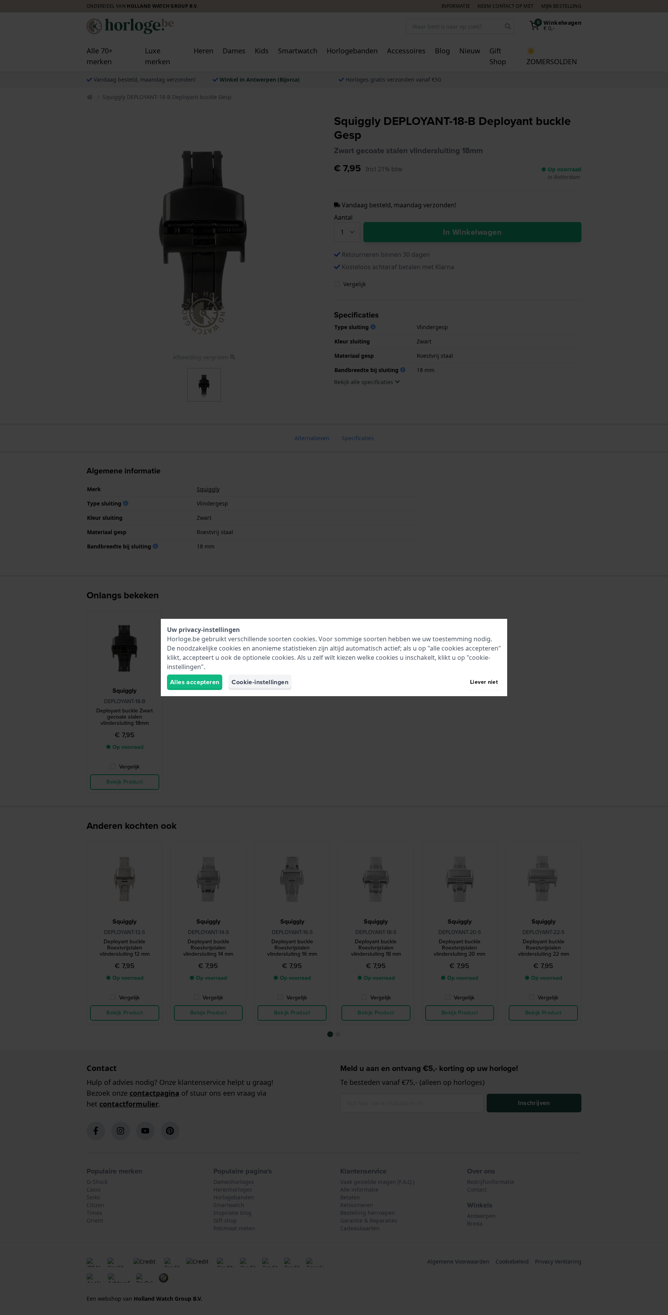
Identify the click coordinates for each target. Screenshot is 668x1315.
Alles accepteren (194, 682)
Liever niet (484, 682)
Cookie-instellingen (260, 682)
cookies (304, 639)
